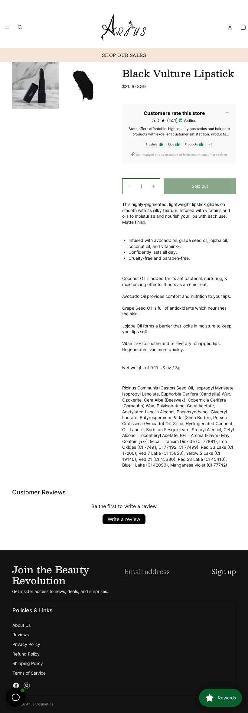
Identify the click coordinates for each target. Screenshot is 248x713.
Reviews (20, 634)
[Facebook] (16, 685)
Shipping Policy (27, 663)
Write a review (124, 519)
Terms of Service (29, 673)
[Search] (20, 27)
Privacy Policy (26, 644)
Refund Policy (26, 653)
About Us (21, 625)
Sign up (223, 571)
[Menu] (7, 27)
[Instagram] (26, 685)
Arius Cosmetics (39, 704)
